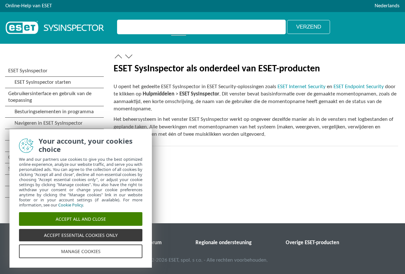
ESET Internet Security (301, 86)
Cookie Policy (70, 205)
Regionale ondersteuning (224, 242)
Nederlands (387, 6)
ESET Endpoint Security (358, 86)
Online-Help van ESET (28, 6)
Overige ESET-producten (312, 242)
